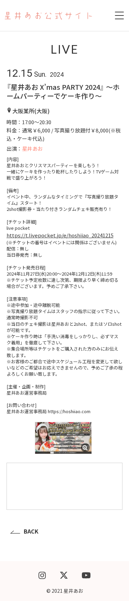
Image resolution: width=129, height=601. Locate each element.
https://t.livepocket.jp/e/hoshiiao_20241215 (60, 235)
